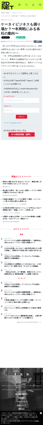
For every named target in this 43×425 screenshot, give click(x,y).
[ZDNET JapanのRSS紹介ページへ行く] (27, 374)
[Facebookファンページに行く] (15, 374)
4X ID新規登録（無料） (21, 134)
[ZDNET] (8, 4)
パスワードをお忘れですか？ (13, 123)
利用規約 (21, 398)
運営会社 (21, 409)
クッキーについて (21, 401)
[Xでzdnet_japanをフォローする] (21, 374)
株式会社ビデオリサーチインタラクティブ (13, 41)
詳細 (37, 421)
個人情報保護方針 (21, 394)
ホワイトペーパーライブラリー (28, 322)
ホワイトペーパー (17, 13)
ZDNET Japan (5, 13)
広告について (21, 405)
